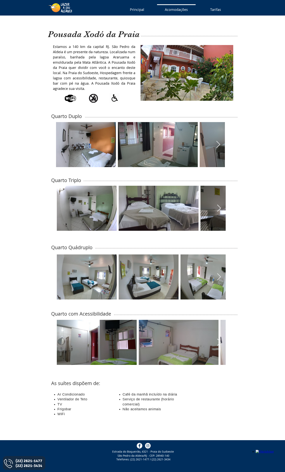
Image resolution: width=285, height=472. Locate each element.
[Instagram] (148, 446)
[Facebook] (139, 446)
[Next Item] (218, 144)
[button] (187, 73)
